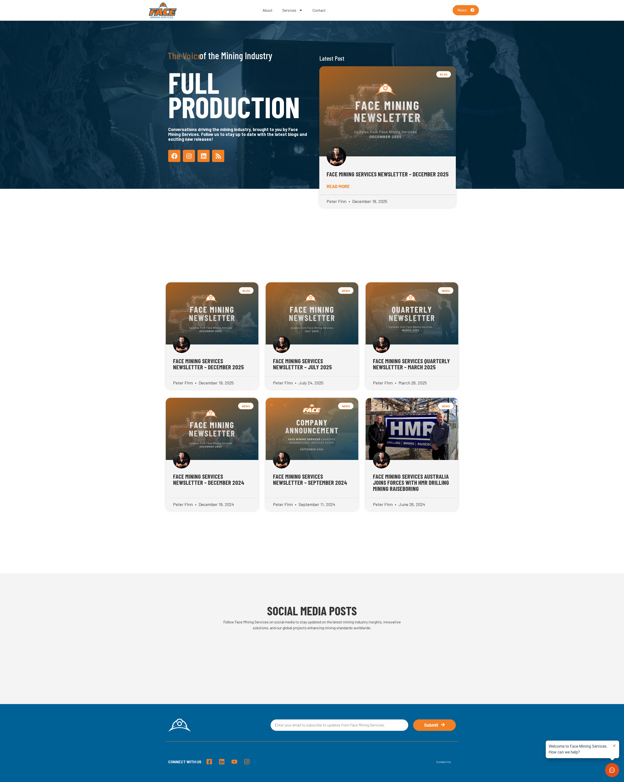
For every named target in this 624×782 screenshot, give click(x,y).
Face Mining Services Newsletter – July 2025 (302, 364)
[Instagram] (189, 156)
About (268, 10)
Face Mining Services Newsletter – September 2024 (310, 479)
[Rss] (218, 156)
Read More (338, 186)
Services (289, 10)
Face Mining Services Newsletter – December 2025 (387, 174)
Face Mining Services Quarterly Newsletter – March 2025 (411, 364)
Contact (319, 10)
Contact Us (443, 761)
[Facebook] (174, 156)
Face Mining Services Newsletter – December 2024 (208, 479)
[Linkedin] (203, 156)
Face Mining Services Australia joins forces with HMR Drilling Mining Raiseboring (411, 482)
